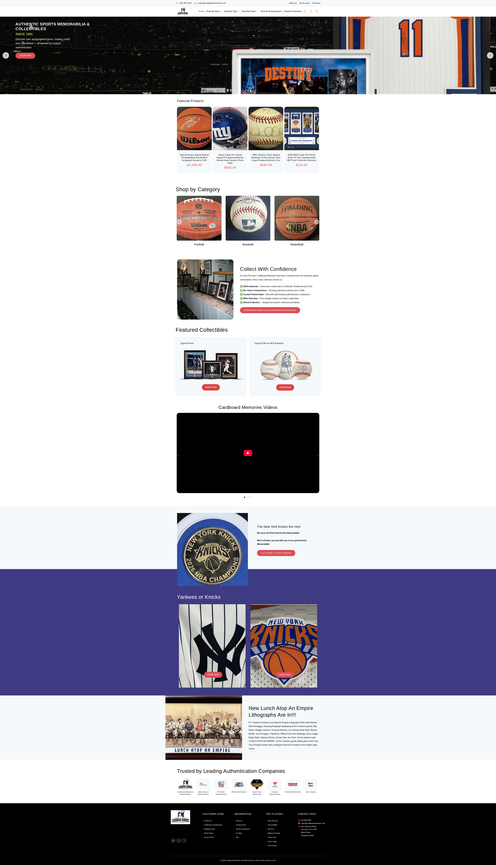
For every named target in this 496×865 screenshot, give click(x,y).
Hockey (248, 244)
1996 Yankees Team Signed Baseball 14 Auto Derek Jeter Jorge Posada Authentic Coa (265, 157)
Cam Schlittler (272, 825)
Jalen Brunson (273, 821)
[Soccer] (296, 218)
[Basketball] (199, 218)
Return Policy (209, 833)
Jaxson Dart (272, 837)
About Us (293, 3)
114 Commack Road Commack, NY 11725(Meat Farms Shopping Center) (309, 830)
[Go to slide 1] (245, 91)
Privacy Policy (209, 837)
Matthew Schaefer (274, 833)
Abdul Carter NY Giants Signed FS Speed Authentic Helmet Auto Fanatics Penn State (230, 159)
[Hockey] (248, 218)
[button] (214, 11)
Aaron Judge (272, 841)
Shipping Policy (209, 829)
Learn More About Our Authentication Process (270, 310)
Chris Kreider (272, 846)
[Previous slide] (6, 55)
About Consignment (243, 829)
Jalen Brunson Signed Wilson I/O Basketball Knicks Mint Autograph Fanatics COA (194, 157)
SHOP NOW (98, 40)
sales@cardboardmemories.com (212, 3)
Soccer (297, 244)
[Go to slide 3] (250, 91)
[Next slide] (490, 55)
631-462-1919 (185, 3)
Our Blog (239, 833)
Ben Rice (271, 829)
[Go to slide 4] (251, 497)
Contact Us (208, 821)
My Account (305, 3)
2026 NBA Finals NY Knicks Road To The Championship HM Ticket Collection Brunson (301, 157)
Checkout (316, 3)
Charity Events (241, 825)
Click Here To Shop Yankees (276, 553)
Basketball (199, 244)
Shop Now (213, 675)
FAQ (237, 837)
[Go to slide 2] (248, 91)
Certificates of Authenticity (213, 825)
